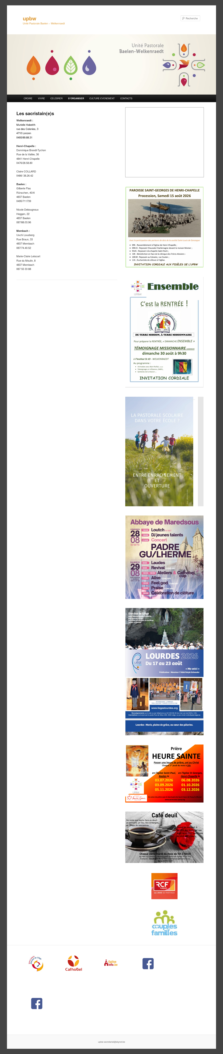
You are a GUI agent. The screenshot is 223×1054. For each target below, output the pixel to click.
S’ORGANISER (76, 98)
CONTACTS (126, 98)
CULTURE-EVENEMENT (102, 98)
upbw (29, 18)
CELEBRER (56, 98)
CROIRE (28, 98)
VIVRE (41, 98)
